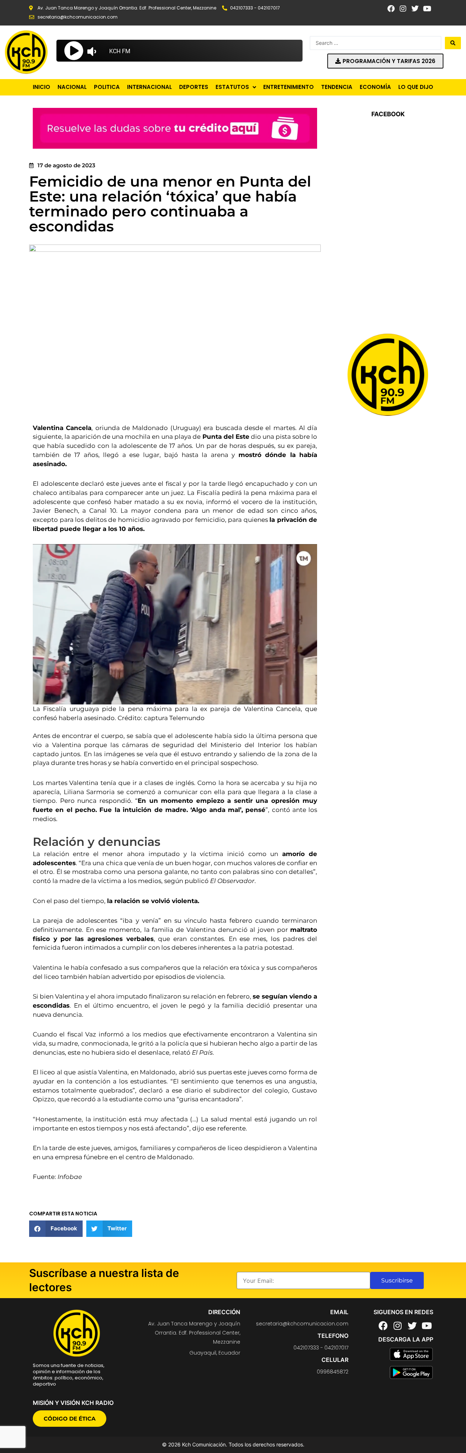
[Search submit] (453, 43)
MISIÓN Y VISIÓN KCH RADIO (73, 1402)
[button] (56, 1228)
